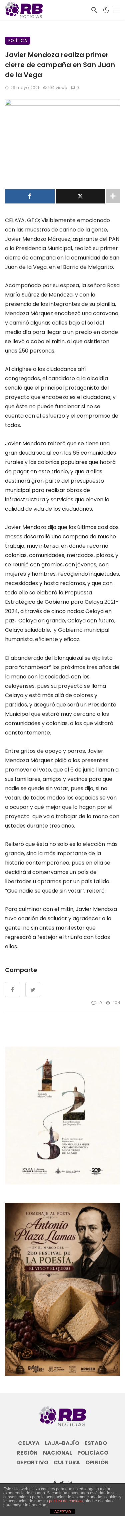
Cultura (67, 1462)
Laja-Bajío (62, 1443)
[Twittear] (80, 196)
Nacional (57, 1453)
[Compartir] (30, 196)
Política (17, 40)
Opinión (97, 1462)
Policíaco (92, 1453)
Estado (96, 1443)
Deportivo (32, 1462)
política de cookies (66, 1501)
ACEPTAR (62, 1512)
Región (27, 1453)
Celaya (29, 1443)
